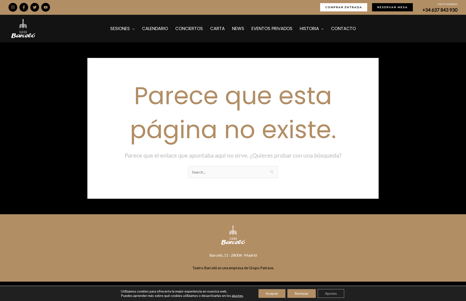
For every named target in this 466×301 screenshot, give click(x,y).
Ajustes (331, 293)
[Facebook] (23, 7)
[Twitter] (34, 7)
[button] (343, 7)
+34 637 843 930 (440, 10)
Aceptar (272, 293)
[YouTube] (45, 7)
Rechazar (301, 293)
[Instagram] (12, 7)
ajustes (237, 295)
